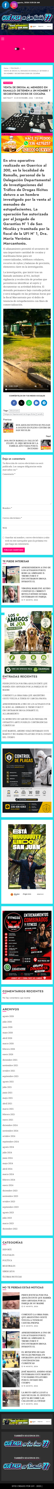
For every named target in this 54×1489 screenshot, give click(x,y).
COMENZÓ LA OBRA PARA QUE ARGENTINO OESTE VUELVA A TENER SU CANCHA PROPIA (11, 1320)
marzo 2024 (8, 1174)
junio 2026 (7, 1027)
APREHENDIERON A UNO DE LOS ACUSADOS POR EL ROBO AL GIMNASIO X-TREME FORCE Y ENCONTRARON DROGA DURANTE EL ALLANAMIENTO (11, 574)
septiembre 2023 (11, 1207)
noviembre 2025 (10, 1065)
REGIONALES (9, 1265)
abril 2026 (7, 1038)
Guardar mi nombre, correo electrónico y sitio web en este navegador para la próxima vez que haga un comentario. (27, 540)
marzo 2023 (8, 1223)
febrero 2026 (9, 1049)
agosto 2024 (8, 1147)
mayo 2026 (8, 1032)
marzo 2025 (8, 1109)
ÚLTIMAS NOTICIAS (12, 1276)
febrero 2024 (9, 1179)
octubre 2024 (9, 1136)
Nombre (7, 508)
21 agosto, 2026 (31, 1307)
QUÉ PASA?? (8, 98)
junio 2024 (7, 1158)
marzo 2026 (8, 1043)
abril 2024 (7, 1169)
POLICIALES (8, 83)
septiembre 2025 (11, 1076)
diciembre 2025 (10, 1059)
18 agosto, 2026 (31, 1367)
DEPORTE (7, 1249)
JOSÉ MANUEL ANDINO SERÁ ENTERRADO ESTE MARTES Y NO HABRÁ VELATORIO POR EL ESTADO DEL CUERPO (27, 734)
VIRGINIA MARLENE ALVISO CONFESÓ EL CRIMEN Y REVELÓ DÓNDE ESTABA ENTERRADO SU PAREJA (11, 594)
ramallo (40, 414)
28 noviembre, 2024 (24, 98)
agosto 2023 (8, 1212)
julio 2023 (7, 1217)
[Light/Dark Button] (16, 49)
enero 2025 (8, 1119)
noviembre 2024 (10, 1130)
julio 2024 (7, 1152)
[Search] (24, 48)
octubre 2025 (9, 1070)
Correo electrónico (12, 518)
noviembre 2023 (10, 1196)
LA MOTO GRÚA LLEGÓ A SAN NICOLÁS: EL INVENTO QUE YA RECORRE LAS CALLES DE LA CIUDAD (11, 1398)
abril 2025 (7, 1103)
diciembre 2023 (10, 1190)
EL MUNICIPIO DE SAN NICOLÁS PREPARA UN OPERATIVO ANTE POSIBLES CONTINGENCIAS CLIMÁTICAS (25, 722)
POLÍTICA (7, 1260)
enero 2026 (8, 1054)
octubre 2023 (9, 1201)
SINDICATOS (9, 1271)
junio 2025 (7, 1092)
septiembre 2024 (11, 1141)
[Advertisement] (40, 48)
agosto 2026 (8, 1016)
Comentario (9, 474)
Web (5, 527)
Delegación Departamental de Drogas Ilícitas (19, 414)
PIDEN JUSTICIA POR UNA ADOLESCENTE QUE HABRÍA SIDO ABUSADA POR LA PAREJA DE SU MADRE (25, 686)
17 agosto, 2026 (31, 600)
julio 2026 (7, 1021)
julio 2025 (7, 1087)
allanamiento (14, 411)
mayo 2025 (8, 1098)
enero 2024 (8, 1185)
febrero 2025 (9, 1114)
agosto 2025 (8, 1081)
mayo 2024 (8, 1163)
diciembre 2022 (10, 1228)
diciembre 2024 (10, 1125)
